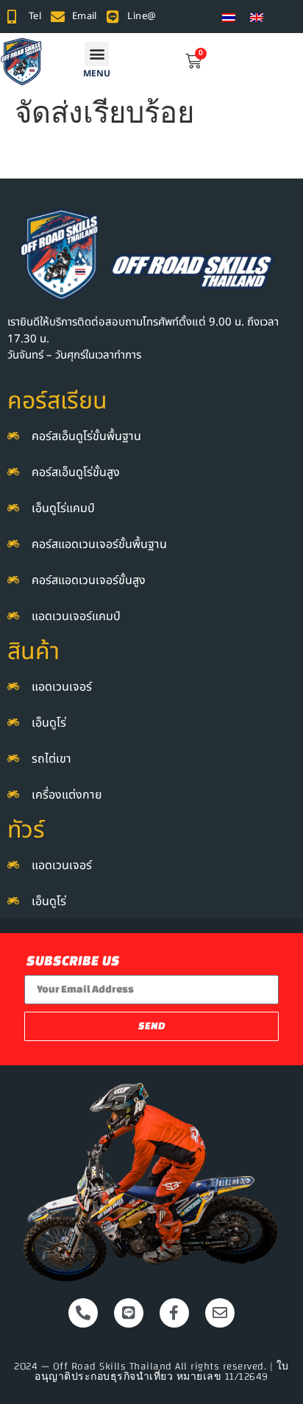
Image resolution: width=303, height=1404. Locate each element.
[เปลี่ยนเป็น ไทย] (229, 16)
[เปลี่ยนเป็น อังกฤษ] (257, 16)
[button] (97, 54)
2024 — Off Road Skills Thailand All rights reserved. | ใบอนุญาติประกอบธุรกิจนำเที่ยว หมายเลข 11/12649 (151, 1371)
